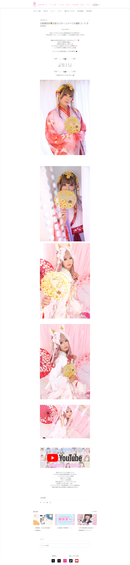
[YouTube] (76, 560)
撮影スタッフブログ (69, 11)
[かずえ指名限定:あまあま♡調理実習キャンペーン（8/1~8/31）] (87, 519)
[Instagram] (65, 560)
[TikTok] (71, 560)
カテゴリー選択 (37, 11)
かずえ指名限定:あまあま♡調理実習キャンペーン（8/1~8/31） (86, 529)
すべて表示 (94, 511)
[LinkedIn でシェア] (47, 502)
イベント (53, 11)
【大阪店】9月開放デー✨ (64, 528)
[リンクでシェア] (50, 502)
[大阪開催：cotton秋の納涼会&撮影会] (43, 519)
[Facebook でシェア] (40, 502)
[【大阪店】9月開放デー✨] (65, 519)
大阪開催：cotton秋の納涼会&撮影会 (42, 529)
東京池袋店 (89, 11)
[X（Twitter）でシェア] (44, 502)
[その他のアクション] (89, 20)
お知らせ (45, 11)
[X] (53, 560)
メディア (60, 11)
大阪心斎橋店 (80, 11)
